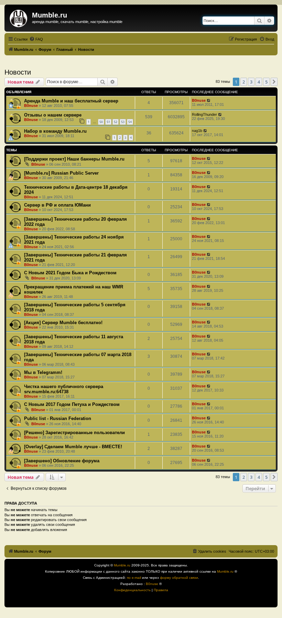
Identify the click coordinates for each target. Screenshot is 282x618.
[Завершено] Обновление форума (61, 460)
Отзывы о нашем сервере (53, 115)
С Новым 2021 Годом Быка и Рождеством (70, 272)
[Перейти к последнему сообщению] (209, 100)
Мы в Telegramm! (43, 372)
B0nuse (31, 105)
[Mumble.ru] (19, 17)
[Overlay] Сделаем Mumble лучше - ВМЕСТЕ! (73, 446)
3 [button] (251, 82)
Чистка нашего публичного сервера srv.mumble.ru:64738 (63, 389)
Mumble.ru (122, 565)
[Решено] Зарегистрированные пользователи (74, 432)
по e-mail (134, 578)
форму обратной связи (179, 578)
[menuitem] (36, 39)
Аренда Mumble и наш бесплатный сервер (71, 100)
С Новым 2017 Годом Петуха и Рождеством (72, 404)
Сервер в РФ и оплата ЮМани (57, 205)
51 (108, 122)
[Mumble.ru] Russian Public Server (61, 173)
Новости (17, 72)
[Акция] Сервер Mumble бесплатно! (63, 322)
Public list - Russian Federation (57, 418)
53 (122, 122)
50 (101, 122)
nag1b (197, 131)
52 (115, 122)
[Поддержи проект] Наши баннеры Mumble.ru (74, 159)
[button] (274, 82)
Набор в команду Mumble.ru (55, 131)
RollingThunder (204, 114)
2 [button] (243, 82)
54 (130, 122)
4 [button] (259, 82)
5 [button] (266, 82)
